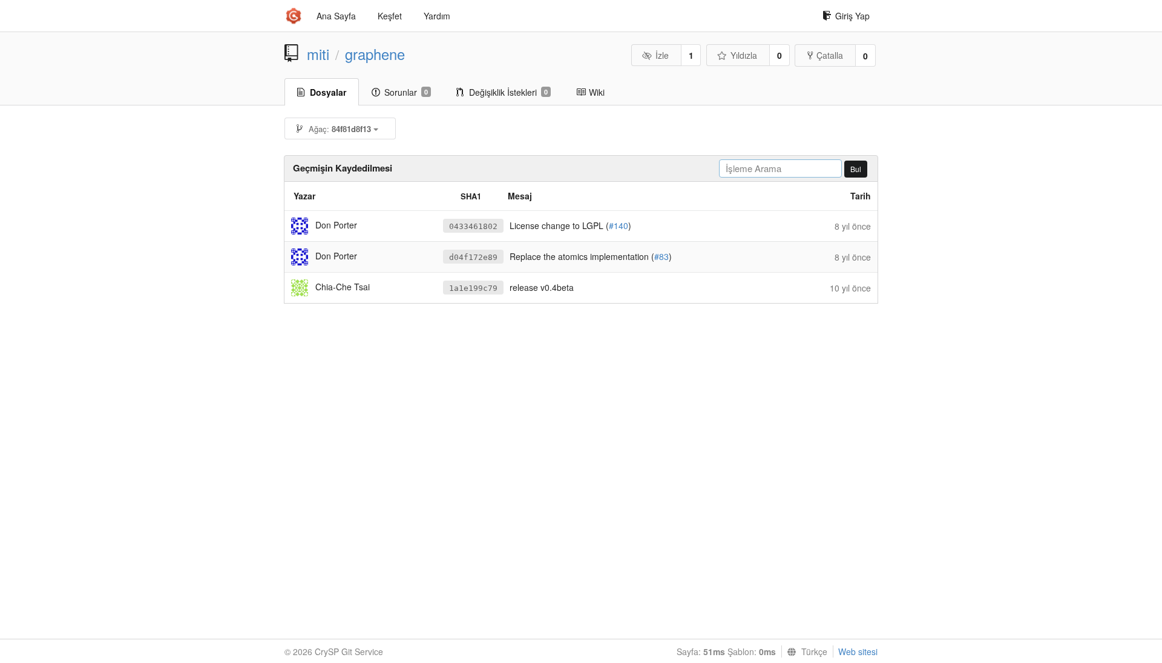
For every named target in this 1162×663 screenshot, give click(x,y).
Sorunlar (406, 92)
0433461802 (473, 226)
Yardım (437, 16)
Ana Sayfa (336, 16)
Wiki (597, 92)
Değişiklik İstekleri (508, 92)
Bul (855, 169)
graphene (375, 54)
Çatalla (829, 55)
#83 (661, 256)
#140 (618, 225)
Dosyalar (328, 92)
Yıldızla (743, 55)
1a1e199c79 (473, 288)
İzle (662, 55)
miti (318, 54)
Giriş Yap (852, 16)
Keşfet (390, 16)
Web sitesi (858, 651)
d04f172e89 (473, 257)
